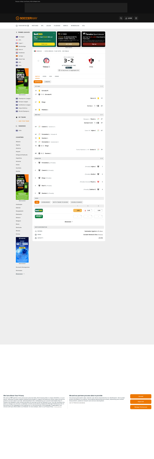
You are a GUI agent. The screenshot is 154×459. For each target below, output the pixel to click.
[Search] (121, 18)
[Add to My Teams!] (38, 60)
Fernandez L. (46, 134)
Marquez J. (86, 119)
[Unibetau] (39, 216)
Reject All (141, 401)
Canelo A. (45, 127)
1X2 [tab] (37, 202)
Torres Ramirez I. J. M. (82, 149)
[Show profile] (46, 60)
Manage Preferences (140, 407)
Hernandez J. (46, 142)
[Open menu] (136, 18)
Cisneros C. (52, 127)
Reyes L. (93, 119)
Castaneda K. (55, 142)
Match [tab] (37, 76)
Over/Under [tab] (45, 202)
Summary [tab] (38, 81)
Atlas (91, 67)
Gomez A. (93, 149)
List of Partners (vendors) (77, 403)
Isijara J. (93, 130)
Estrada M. (54, 134)
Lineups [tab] (47, 81)
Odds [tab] (44, 76)
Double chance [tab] (76, 202)
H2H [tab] (50, 76)
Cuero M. (87, 130)
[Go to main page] (30, 18)
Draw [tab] (57, 76)
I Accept (140, 396)
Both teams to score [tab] (60, 202)
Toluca (45, 67)
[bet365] (39, 210)
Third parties (58, 406)
